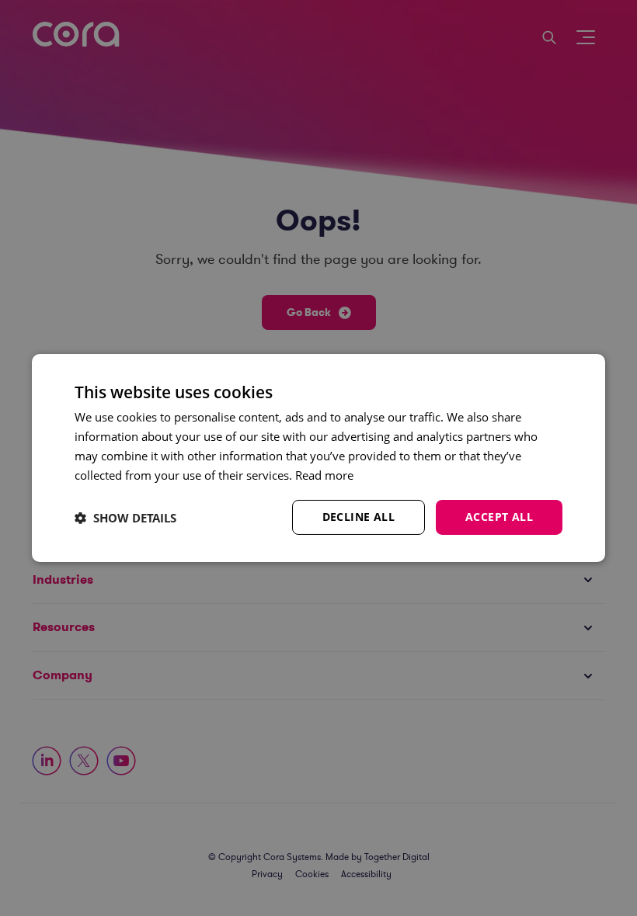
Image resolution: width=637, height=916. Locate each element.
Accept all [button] (499, 516)
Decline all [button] (358, 516)
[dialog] (318, 458)
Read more (324, 475)
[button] (125, 517)
